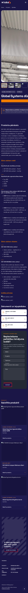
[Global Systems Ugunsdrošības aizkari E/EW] (14, 423)
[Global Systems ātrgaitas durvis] (14, 492)
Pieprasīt (7, 385)
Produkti (8, 7)
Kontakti (4, 575)
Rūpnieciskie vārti (15, 565)
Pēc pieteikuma (14, 572)
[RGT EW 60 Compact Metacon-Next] (14, 458)
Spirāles (14, 7)
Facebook (4, 560)
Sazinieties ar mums (11, 550)
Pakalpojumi (5, 568)
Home (2, 7)
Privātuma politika (6, 588)
